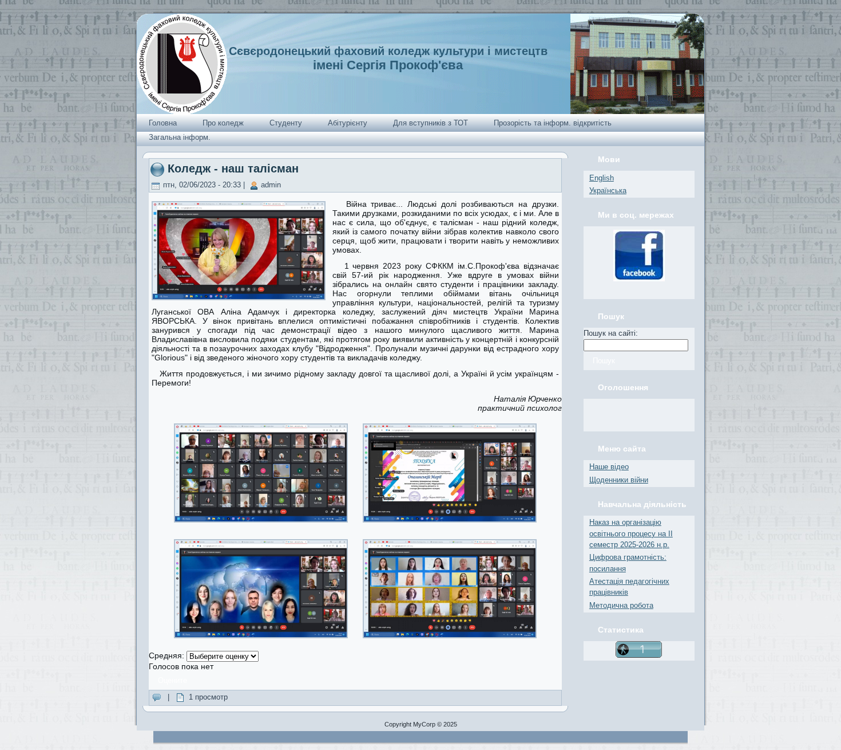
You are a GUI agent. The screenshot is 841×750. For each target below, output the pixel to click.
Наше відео (609, 466)
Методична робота (621, 605)
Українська (607, 190)
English (601, 178)
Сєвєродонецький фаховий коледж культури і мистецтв (388, 51)
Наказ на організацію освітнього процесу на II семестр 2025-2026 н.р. (631, 533)
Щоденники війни (618, 480)
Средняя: (168, 655)
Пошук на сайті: (611, 333)
